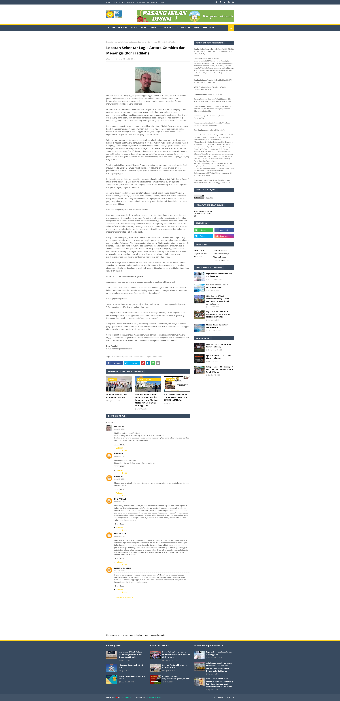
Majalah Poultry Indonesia (200, 254)
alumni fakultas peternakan (122, 357)
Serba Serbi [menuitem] (208, 28)
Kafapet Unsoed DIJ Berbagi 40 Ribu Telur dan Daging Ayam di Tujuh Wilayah (219, 369)
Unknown (118, 454)
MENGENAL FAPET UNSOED (124, 2)
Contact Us (230, 697)
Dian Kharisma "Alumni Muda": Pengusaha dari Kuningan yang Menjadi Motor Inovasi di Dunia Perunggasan (146, 400)
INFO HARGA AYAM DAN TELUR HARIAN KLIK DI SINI (203, 213)
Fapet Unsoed (199, 250)
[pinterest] (232, 2)
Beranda (109, 42)
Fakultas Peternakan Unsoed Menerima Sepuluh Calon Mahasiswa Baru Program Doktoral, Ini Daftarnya (219, 667)
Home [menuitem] (144, 28)
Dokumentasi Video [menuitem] (117, 34)
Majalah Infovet (220, 250)
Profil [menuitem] (134, 28)
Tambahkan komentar (123, 597)
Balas (116, 444)
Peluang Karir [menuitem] (183, 28)
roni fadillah (118, 42)
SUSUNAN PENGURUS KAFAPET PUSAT (150, 2)
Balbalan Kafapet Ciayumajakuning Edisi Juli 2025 (176, 677)
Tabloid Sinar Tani (221, 260)
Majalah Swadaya (221, 253)
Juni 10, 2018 (120, 502)
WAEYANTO (119, 426)
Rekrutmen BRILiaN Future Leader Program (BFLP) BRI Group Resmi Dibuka (130, 654)
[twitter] (224, 2)
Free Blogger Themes (153, 697)
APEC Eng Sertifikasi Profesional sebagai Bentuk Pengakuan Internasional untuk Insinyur (218, 300)
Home (213, 697)
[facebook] (220, 2)
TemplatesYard (126, 697)
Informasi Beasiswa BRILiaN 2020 (130, 666)
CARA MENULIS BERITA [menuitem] (117, 28)
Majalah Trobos (219, 257)
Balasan (119, 448)
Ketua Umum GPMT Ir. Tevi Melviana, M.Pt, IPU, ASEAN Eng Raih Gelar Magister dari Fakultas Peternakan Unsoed (219, 683)
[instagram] (228, 2)
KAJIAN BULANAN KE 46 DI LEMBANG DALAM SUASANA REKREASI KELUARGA (218, 314)
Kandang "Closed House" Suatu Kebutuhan (217, 286)
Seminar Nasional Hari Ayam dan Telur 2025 (116, 395)
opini (149, 357)
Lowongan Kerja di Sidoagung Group (131, 677)
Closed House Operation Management (217, 326)
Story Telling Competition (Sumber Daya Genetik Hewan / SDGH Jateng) (176, 654)
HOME (108, 2)
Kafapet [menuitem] (167, 28)
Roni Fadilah (120, 499)
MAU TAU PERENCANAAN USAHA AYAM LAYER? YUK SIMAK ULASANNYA (175, 397)
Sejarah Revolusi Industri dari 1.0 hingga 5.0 (219, 274)
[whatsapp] (216, 2)
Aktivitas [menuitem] (155, 28)
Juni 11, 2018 (120, 571)
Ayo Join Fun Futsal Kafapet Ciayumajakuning (218, 356)
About (220, 697)
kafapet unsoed (140, 357)
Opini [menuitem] (196, 28)
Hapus (122, 444)
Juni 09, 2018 (120, 429)
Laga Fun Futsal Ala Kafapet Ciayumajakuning (218, 345)
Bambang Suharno (115, 59)
